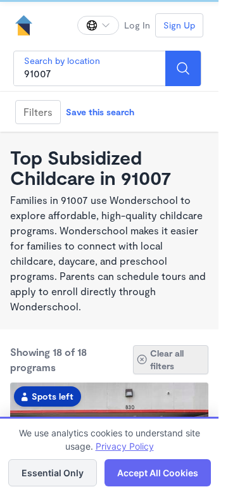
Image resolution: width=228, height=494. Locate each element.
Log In (137, 25)
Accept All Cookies (157, 472)
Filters (38, 112)
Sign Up (179, 25)
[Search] (183, 68)
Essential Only (53, 472)
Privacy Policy (125, 446)
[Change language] (98, 25)
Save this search (100, 111)
